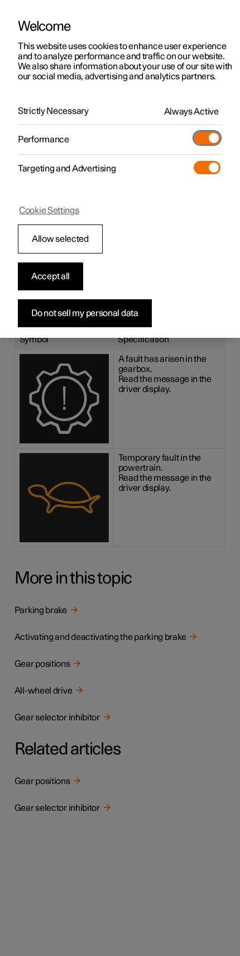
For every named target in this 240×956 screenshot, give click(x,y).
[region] (120, 169)
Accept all (50, 276)
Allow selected (60, 239)
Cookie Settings (49, 210)
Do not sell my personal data (84, 313)
